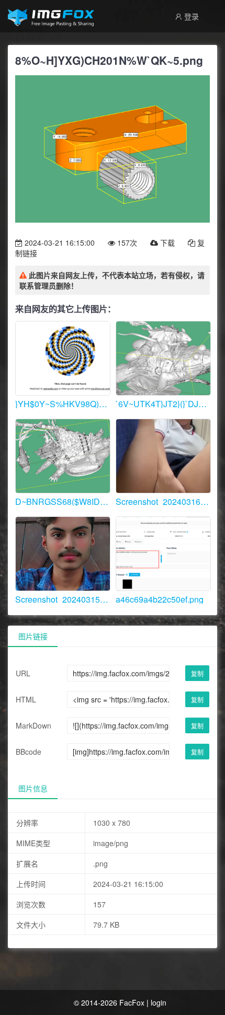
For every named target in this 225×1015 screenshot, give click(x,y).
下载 (166, 242)
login (158, 1002)
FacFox (131, 1002)
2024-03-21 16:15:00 (58, 242)
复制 (197, 673)
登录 (190, 16)
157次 (126, 242)
